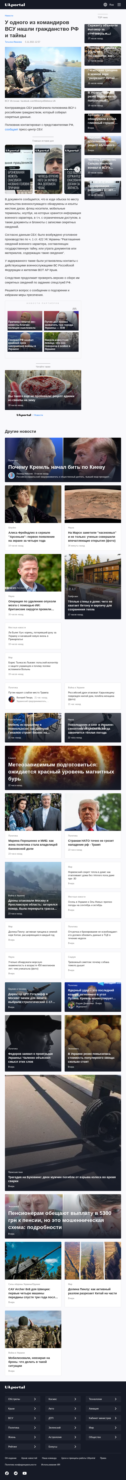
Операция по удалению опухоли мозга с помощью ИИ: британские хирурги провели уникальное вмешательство (32, 605)
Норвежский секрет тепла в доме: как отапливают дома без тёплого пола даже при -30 (91, 875)
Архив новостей (29, 1458)
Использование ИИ (50, 1464)
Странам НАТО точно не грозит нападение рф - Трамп (91, 842)
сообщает (11, 129)
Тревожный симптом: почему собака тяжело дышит (88, 964)
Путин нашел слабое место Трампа (28, 692)
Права (103, 1458)
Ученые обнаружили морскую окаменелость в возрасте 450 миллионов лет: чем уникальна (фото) (31, 965)
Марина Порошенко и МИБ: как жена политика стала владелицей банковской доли (32, 844)
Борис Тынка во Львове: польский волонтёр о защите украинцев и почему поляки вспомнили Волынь (33, 666)
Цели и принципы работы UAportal (78, 1458)
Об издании (10, 1458)
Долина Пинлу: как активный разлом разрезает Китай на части (92, 1291)
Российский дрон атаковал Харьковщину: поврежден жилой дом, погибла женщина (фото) (91, 696)
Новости (9, 15)
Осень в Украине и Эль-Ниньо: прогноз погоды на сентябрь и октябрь (90, 903)
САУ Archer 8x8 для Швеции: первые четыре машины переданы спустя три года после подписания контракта (32, 1293)
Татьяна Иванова (13, 42)
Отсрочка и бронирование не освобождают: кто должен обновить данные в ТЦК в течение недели (92, 935)
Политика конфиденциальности (20, 1464)
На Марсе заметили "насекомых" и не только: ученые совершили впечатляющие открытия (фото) (92, 536)
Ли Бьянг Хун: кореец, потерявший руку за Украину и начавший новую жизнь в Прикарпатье (32, 636)
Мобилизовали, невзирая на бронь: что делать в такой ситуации (29, 1362)
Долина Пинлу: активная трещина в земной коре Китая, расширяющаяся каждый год (32, 933)
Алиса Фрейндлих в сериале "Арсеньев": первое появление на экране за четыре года (31, 536)
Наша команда (49, 1458)
